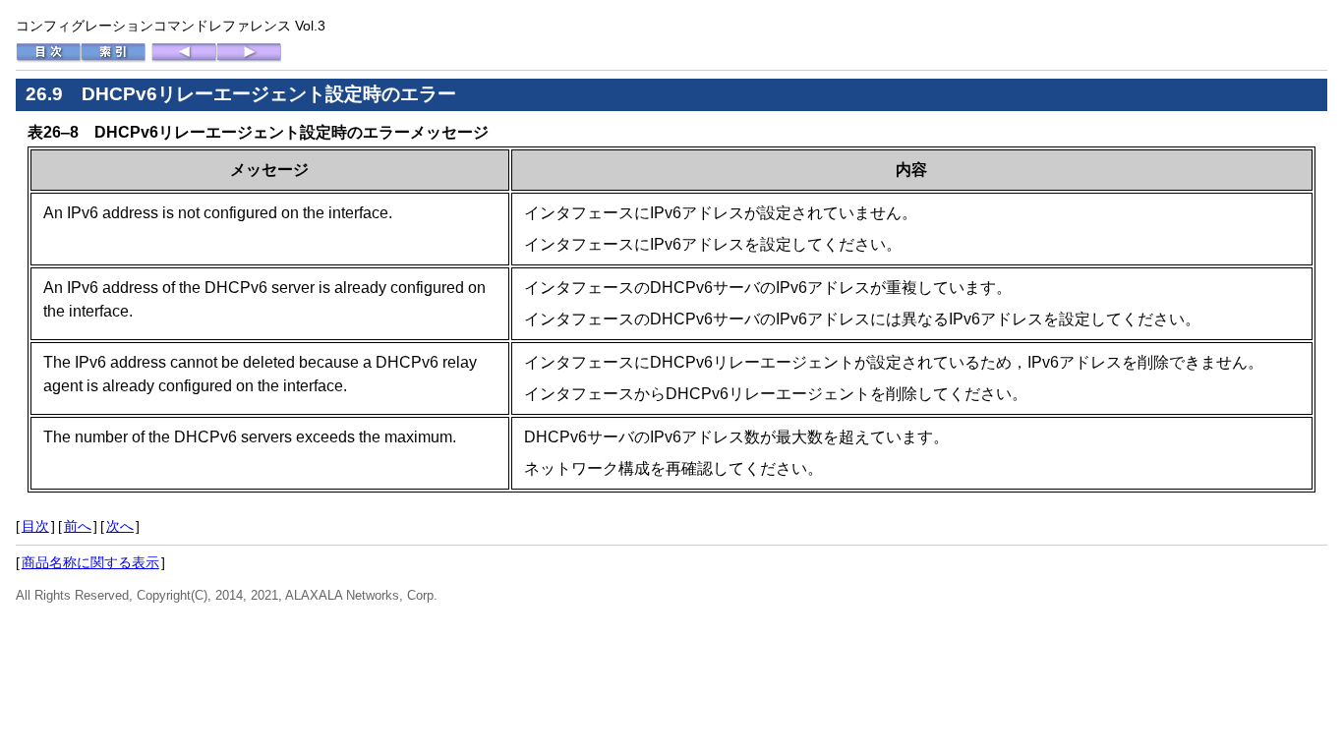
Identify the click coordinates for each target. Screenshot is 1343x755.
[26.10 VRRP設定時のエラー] (248, 58)
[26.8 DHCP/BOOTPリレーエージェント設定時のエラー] (183, 58)
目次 (35, 526)
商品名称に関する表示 (90, 562)
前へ (77, 526)
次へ (120, 526)
